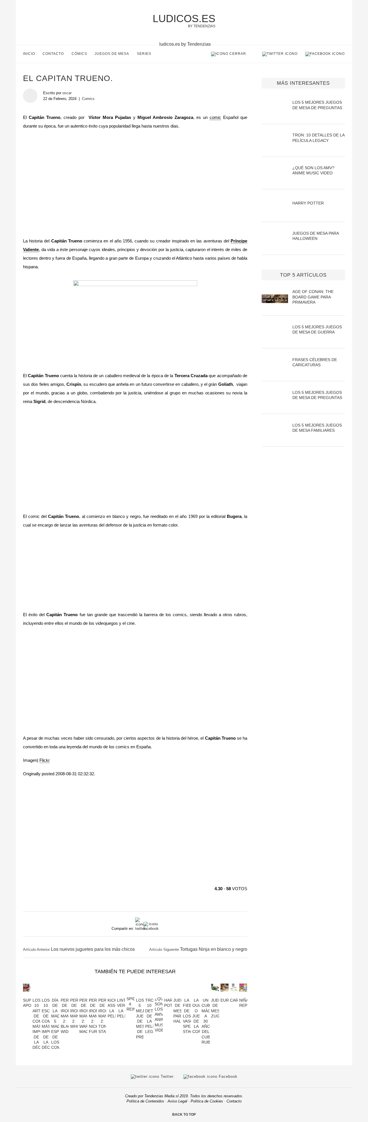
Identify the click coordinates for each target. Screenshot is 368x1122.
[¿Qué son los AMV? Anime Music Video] (159, 993)
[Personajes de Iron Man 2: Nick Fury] (93, 994)
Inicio (29, 54)
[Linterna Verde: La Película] (121, 994)
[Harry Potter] (168, 994)
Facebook (227, 1076)
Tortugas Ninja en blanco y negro (213, 949)
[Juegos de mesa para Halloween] (177, 994)
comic (215, 117)
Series (144, 54)
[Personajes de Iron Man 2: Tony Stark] (102, 994)
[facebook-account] (325, 54)
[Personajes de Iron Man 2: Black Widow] (65, 994)
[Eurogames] (225, 994)
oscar (67, 93)
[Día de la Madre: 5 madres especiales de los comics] (55, 994)
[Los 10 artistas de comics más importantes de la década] (36, 994)
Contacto (53, 54)
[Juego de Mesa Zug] (215, 994)
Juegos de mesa (112, 54)
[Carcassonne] (234, 994)
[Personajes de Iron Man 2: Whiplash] (74, 994)
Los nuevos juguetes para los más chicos (93, 949)
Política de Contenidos (145, 1101)
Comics (88, 99)
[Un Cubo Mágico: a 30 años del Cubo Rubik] (206, 994)
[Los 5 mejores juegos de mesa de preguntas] (140, 994)
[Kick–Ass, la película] (112, 994)
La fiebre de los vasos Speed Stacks (190, 1016)
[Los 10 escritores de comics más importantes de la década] (46, 994)
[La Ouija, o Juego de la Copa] (196, 994)
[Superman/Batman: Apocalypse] (27, 994)
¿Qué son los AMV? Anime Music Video (161, 1014)
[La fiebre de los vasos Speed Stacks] (187, 994)
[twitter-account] (280, 54)
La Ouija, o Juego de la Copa (199, 1016)
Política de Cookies (207, 1101)
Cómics (79, 54)
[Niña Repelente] (243, 994)
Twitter (166, 1076)
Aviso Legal (177, 1101)
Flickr (44, 760)
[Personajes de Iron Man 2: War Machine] (83, 994)
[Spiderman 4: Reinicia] (130, 993)
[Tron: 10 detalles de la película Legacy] (149, 994)
